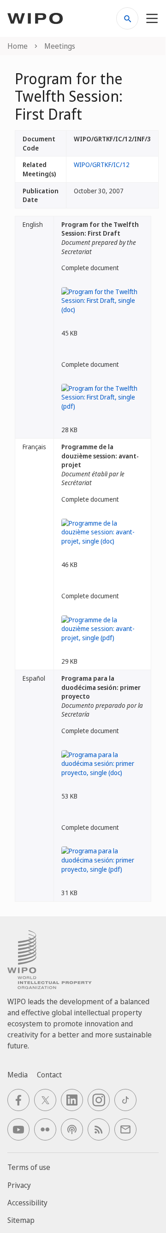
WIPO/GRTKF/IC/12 (102, 164)
